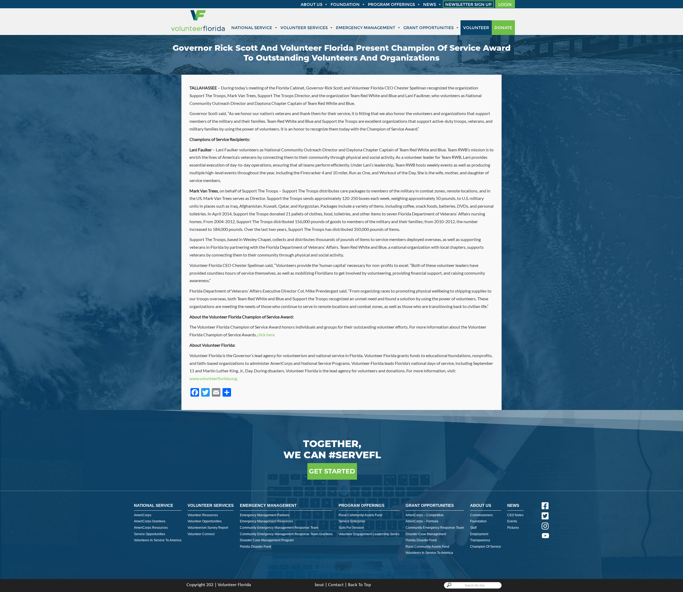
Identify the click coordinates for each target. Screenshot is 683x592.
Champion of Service (485, 546)
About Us (480, 505)
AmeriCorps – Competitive (425, 515)
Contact (336, 584)
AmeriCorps (142, 515)
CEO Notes (515, 515)
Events (512, 521)
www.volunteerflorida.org (213, 378)
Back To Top (359, 584)
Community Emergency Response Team (435, 528)
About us (311, 4)
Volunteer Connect (201, 534)
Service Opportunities (149, 534)
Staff (473, 528)
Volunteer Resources (203, 515)
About (318, 584)
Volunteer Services (304, 27)
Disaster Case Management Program (267, 540)
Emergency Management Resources (266, 521)
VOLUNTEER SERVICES (211, 505)
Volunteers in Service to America (157, 540)
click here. (266, 334)
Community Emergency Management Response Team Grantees (286, 534)
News (429, 4)
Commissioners (481, 515)
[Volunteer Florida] (198, 31)
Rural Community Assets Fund (360, 515)
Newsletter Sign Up (468, 4)
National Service (251, 27)
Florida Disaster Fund (255, 546)
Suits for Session (351, 528)
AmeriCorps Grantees (149, 521)
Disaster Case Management (426, 534)
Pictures (513, 528)
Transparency (480, 540)
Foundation (345, 4)
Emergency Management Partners (264, 515)
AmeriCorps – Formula (422, 521)
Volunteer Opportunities (205, 521)
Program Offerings (391, 4)
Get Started (332, 471)
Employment (479, 534)
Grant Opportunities (428, 27)
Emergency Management (365, 27)
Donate (503, 27)
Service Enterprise (352, 521)
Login (505, 4)
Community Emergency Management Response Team (279, 528)
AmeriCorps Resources (151, 528)
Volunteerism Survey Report (208, 528)
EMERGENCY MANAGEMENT (268, 505)
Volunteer (476, 27)
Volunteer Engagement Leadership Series (369, 534)
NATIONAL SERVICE (153, 505)
